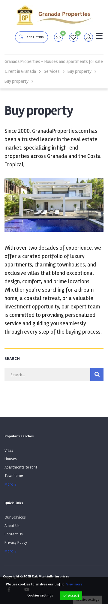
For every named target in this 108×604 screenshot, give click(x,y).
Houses (10, 459)
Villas (8, 450)
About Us (12, 525)
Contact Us (13, 534)
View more (74, 584)
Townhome (13, 475)
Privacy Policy (15, 542)
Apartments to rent (20, 467)
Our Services (15, 517)
